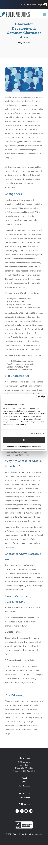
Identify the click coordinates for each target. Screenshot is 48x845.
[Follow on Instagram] (30, 811)
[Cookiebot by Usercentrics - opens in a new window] (35, 396)
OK (24, 440)
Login (40, 4)
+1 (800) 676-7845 (28, 5)
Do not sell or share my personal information (24, 447)
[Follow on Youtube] (26, 811)
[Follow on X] (22, 811)
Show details (36, 433)
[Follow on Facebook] (17, 811)
